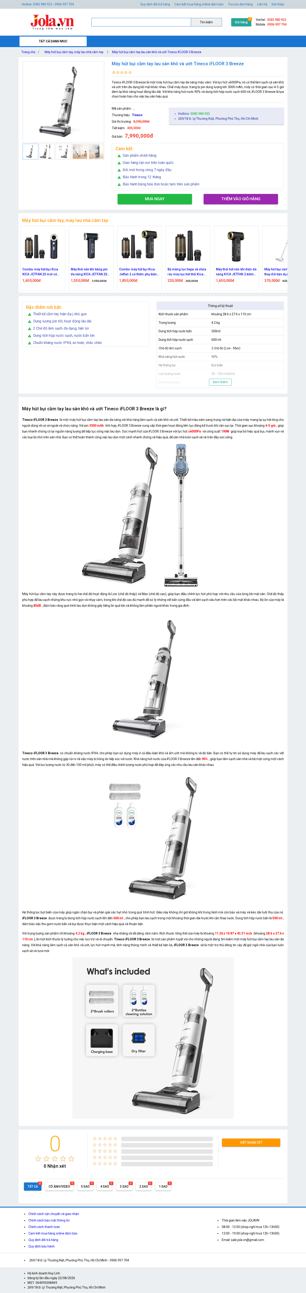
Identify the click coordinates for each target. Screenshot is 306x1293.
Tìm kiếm (206, 22)
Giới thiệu (278, 4)
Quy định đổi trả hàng (155, 4)
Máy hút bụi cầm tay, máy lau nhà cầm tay (74, 52)
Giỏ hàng (241, 22)
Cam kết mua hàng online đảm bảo (199, 4)
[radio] (38, 1159)
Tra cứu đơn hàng (240, 4)
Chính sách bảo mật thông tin (49, 1220)
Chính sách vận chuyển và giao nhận (53, 1214)
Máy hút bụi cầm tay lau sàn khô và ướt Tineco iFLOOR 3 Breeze (156, 52)
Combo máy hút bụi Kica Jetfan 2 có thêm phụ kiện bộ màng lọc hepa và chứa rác (138, 272)
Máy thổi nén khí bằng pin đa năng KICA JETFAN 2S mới (89, 272)
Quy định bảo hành (41, 1246)
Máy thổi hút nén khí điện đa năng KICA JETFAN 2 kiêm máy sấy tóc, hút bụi (236, 272)
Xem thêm (220, 382)
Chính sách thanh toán (44, 1227)
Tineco (137, 115)
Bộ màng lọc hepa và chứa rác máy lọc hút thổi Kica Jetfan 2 (187, 272)
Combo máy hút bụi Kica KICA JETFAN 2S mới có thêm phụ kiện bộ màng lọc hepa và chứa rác (42, 272)
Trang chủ (30, 52)
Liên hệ (262, 4)
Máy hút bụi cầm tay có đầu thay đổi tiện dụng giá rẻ (284, 271)
